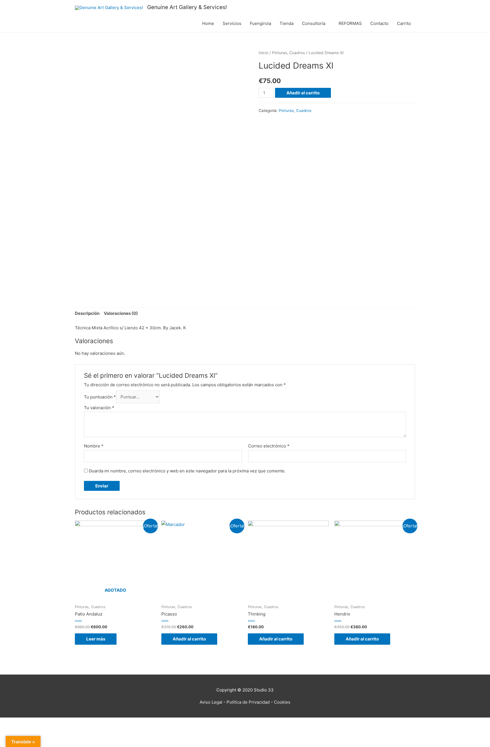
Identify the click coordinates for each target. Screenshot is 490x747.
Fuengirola (260, 23)
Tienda (286, 23)
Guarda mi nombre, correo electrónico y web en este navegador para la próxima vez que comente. (187, 471)
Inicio (263, 52)
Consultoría (313, 23)
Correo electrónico (269, 446)
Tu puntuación (100, 397)
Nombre (94, 446)
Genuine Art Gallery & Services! (187, 7)
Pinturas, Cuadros (288, 52)
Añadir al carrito (303, 93)
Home (208, 23)
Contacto (379, 23)
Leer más (95, 639)
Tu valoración (99, 407)
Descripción (87, 313)
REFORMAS (350, 23)
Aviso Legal (211, 702)
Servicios (232, 23)
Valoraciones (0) (121, 313)
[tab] (87, 313)
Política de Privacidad (248, 702)
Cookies (282, 702)
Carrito (404, 23)
